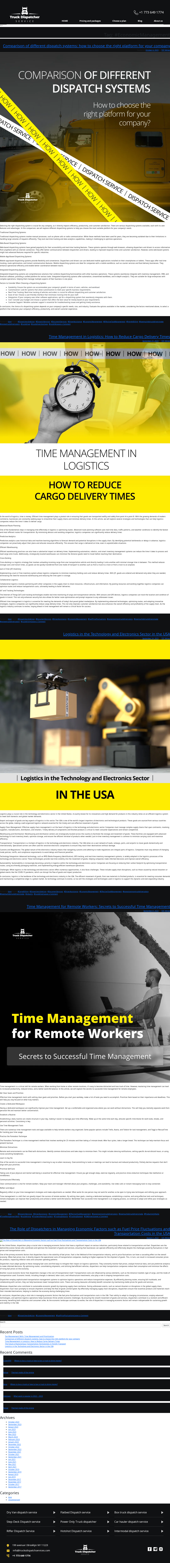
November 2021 (14, 1452)
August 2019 (13, 1474)
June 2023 (12, 1432)
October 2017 (13, 1484)
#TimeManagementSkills (10, 1216)
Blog (140, 20)
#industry (29, 894)
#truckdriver (25, 324)
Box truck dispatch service (130, 1512)
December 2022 (14, 1444)
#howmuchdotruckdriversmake (151, 321)
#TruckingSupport (76, 1216)
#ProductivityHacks (151, 1214)
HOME (65, 20)
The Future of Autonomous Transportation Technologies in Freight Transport (35, 1344)
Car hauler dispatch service (131, 1522)
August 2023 (13, 1427)
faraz (5, 1384)
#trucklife (52, 324)
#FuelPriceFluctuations (97, 619)
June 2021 (12, 1462)
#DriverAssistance (75, 321)
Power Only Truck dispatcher (78, 1522)
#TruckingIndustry (61, 1216)
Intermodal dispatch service (131, 1531)
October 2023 (13, 1422)
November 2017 (14, 1482)
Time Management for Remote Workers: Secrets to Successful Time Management (98, 906)
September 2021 (14, 1457)
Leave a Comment (63, 324)
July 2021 (12, 1459)
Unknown (7, 1396)
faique (5, 1372)
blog (9, 321)
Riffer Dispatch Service (21, 1531)
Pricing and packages (90, 20)
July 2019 (12, 1477)
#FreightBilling (132, 321)
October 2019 (13, 1469)
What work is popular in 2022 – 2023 (28, 1396)
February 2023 (14, 1439)
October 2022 (13, 1447)
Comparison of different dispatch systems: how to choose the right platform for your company (86, 45)
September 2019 (14, 1472)
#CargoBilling (23, 891)
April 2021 (12, 1467)
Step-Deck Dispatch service (23, 1522)
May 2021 (12, 1464)
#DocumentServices (59, 321)
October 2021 (13, 1454)
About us (158, 20)
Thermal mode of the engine (22, 1372)
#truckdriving (26, 621)
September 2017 (14, 1487)
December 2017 (14, 1479)
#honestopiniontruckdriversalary (120, 619)
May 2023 (12, 1434)
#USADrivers (89, 1216)
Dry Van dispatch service (22, 1512)
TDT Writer (165, 50)
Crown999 (7, 1360)
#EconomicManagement (92, 321)
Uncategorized (14, 1500)
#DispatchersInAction (26, 321)
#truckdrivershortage (39, 324)
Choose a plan (119, 20)
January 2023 (13, 1442)
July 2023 (12, 1429)
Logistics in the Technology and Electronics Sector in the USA (116, 634)
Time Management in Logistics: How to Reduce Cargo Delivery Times (109, 336)
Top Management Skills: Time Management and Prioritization (29, 1336)
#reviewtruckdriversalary (10, 324)
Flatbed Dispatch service (75, 1512)
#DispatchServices (43, 321)
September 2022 (14, 1449)
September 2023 (14, 1424)
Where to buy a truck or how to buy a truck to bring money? (38, 1360)
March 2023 (13, 1437)
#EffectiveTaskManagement (114, 321)
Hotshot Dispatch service (76, 1531)
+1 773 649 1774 (151, 12)
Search (2, 1322)
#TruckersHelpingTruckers (42, 1216)
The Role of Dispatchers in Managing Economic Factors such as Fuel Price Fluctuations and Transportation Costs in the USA (90, 1231)
